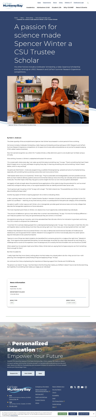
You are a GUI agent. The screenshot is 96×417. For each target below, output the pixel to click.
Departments (47, 2)
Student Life (56, 7)
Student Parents (40, 400)
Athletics (67, 2)
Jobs (53, 407)
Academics (30, 7)
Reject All (72, 413)
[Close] (93, 413)
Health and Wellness (41, 397)
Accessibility (55, 395)
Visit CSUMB (28, 373)
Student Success (71, 302)
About (55, 2)
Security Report (56, 389)
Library (37, 403)
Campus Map (13, 399)
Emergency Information (42, 386)
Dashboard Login (79, 2)
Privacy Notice (14, 415)
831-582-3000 (13, 406)
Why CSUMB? (69, 7)
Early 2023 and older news (43, 17)
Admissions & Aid (43, 7)
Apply (39, 2)
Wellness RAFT (39, 394)
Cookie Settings (56, 404)
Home (16, 17)
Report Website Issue (58, 386)
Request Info (14, 373)
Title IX (54, 392)
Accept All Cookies (84, 413)
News (22, 17)
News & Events (81, 7)
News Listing (29, 17)
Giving (60, 2)
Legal (53, 398)
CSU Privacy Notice (57, 401)
